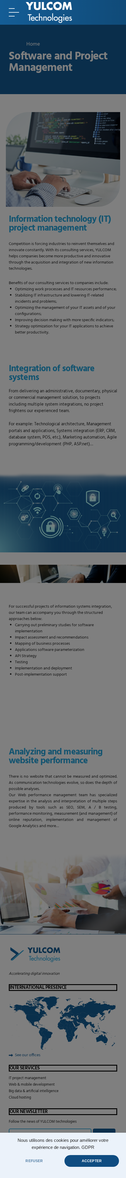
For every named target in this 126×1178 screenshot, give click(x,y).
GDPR (87, 1147)
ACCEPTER (92, 1161)
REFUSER (34, 1161)
